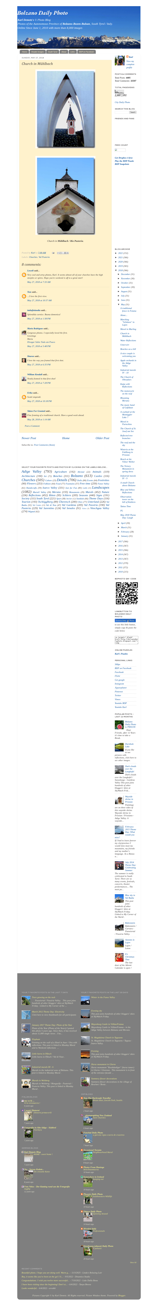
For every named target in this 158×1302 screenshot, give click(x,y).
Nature (105, 492)
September (126, 287)
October (125, 283)
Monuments (74, 492)
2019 (120, 266)
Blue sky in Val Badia (130, 896)
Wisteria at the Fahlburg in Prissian (126, 452)
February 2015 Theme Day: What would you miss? (125, 832)
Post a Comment (32, 426)
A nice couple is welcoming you (128, 354)
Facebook (119, 672)
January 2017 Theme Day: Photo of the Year (52, 1025)
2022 (120, 253)
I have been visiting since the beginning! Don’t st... (44, 1284)
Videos (84, 508)
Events (90, 480)
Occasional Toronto (92, 1150)
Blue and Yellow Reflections (127, 491)
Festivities (103, 480)
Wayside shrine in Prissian (129, 799)
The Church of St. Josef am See (128, 429)
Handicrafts (31, 488)
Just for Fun (71, 488)
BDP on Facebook (86, 52)
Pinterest (119, 691)
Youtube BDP (121, 703)
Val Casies (37, 505)
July (123, 295)
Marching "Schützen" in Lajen (127, 322)
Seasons (83, 495)
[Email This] (58, 253)
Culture (48, 480)
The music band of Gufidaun (127, 406)
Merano (56, 492)
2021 (120, 257)
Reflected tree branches (126, 436)
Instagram (119, 683)
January (125, 536)
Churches (33, 257)
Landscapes (100, 487)
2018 (120, 270)
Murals (89, 492)
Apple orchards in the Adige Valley (128, 363)
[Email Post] (53, 253)
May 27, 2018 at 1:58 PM (38, 318)
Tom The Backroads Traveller (97, 1098)
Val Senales (68, 508)
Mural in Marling (128, 329)
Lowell (30, 270)
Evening (95, 1051)
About (63, 52)
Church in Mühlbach (125, 334)
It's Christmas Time (129, 957)
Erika (29, 393)
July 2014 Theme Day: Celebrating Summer (130, 866)
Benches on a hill (128, 349)
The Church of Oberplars (126, 378)
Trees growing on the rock (43, 997)
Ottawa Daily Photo (92, 1211)
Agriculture (60, 471)
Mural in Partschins (126, 423)
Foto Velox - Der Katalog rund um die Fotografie (47, 1186)
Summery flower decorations (104, 1078)
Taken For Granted (36, 411)
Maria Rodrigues (35, 328)
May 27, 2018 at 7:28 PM (38, 383)
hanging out (98, 1179)
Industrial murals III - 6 (42, 1067)
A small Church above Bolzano (127, 484)
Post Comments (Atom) (44, 445)
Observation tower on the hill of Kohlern (127, 499)
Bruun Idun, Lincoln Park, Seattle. (108, 1100)
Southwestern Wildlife (102, 1196)
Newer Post (29, 438)
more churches (99, 1118)
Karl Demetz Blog (32, 1152)
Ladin (85, 488)
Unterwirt (124, 345)
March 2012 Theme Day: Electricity (48, 1011)
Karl (131, 57)
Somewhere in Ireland (93, 1177)
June (123, 300)
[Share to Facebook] (65, 253)
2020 (120, 261)
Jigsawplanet (121, 687)
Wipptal (31, 511)
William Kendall (34, 374)
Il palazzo (97, 1248)
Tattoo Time (125, 506)
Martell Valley (39, 492)
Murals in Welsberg (40, 1080)
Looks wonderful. (29, 1288)
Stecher (69, 499)
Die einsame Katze (42, 1171)
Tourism (26, 501)
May (123, 304)
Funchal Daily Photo (93, 1132)
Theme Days (96, 498)
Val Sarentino (46, 508)
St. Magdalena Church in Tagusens (107, 1037)
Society (26, 498)
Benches (57, 476)
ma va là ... (29, 1101)
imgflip (27, 1189)
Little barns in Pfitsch (41, 1053)
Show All (133, 1262)
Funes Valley (103, 483)
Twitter (118, 695)
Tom (29, 292)
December (126, 274)
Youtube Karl (121, 707)
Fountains (70, 483)
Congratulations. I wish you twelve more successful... (45, 1280)
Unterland (93, 501)
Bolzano (77, 476)
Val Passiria (91, 505)
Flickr (117, 676)
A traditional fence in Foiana (128, 309)
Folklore (47, 483)
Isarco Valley (50, 487)
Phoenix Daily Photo (93, 1194)
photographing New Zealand (97, 1115)
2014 (120, 554)
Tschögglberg (45, 501)
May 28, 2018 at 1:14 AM (38, 419)
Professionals (99, 1231)
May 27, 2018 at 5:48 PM (38, 346)
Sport (58, 498)
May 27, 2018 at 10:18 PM (39, 401)
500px (117, 664)
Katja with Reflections (126, 385)
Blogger (121, 1295)
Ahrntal (81, 472)
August (124, 291)
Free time (85, 483)
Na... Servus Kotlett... (34, 1169)
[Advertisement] (66, 455)
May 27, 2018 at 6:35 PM (38, 364)
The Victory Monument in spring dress (127, 469)
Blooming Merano (124, 399)
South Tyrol (52, 52)
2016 (120, 546)
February (125, 531)
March (124, 527)
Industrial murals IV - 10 (128, 371)
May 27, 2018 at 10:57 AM (39, 300)
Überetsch (64, 501)
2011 (120, 567)
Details (62, 480)
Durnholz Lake (129, 745)
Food (58, 483)
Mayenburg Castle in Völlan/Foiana (107, 1024)
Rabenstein (130, 923)
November (126, 278)
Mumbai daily (89, 1228)
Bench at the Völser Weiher (127, 460)
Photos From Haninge (93, 1167)
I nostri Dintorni (32, 1110)
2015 (120, 550)
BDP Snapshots (122, 164)
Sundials (80, 498)
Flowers (31, 483)
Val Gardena (69, 505)
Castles (98, 476)
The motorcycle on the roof (127, 392)
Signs (99, 495)
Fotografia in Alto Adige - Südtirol (40, 1127)
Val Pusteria (44, 257)
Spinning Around (100, 1214)
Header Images (37, 52)
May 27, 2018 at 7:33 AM (38, 282)
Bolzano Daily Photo (42, 12)
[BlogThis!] (60, 253)
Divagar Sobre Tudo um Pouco (41, 342)
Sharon (30, 356)
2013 (120, 559)
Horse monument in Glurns (103, 1064)
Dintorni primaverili (43, 1112)
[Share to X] (63, 253)
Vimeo (117, 699)
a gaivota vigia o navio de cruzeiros (108, 1135)
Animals (96, 471)
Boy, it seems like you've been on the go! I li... (42, 1276)
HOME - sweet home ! (43, 1154)
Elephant (36, 1039)
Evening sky (96, 1010)
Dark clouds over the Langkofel (130, 769)
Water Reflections (128, 340)
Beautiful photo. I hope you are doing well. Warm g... (46, 1272)
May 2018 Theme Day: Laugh (128, 516)
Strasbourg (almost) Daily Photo (98, 1246)
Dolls (79, 480)
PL (121, 510)
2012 (120, 563)
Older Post (102, 438)
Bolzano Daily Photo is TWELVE (130, 724)
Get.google (120, 680)
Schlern (66, 495)
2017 (120, 541)
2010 (120, 572)
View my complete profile (130, 64)
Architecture (28, 476)
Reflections (35, 495)
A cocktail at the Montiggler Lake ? (127, 414)
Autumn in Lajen (129, 941)
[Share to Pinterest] (67, 253)
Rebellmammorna (91, 1169)
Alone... (123, 315)
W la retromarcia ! (32, 1103)
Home (24, 52)
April (123, 523)
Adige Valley (31, 471)
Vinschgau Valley (99, 508)
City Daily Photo (122, 102)
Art (45, 476)
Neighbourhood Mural (103, 1152)
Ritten (52, 495)
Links (72, 52)
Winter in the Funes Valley (103, 997)
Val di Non (51, 505)
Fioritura (38, 1130)
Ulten (80, 502)
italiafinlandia (33, 310)
